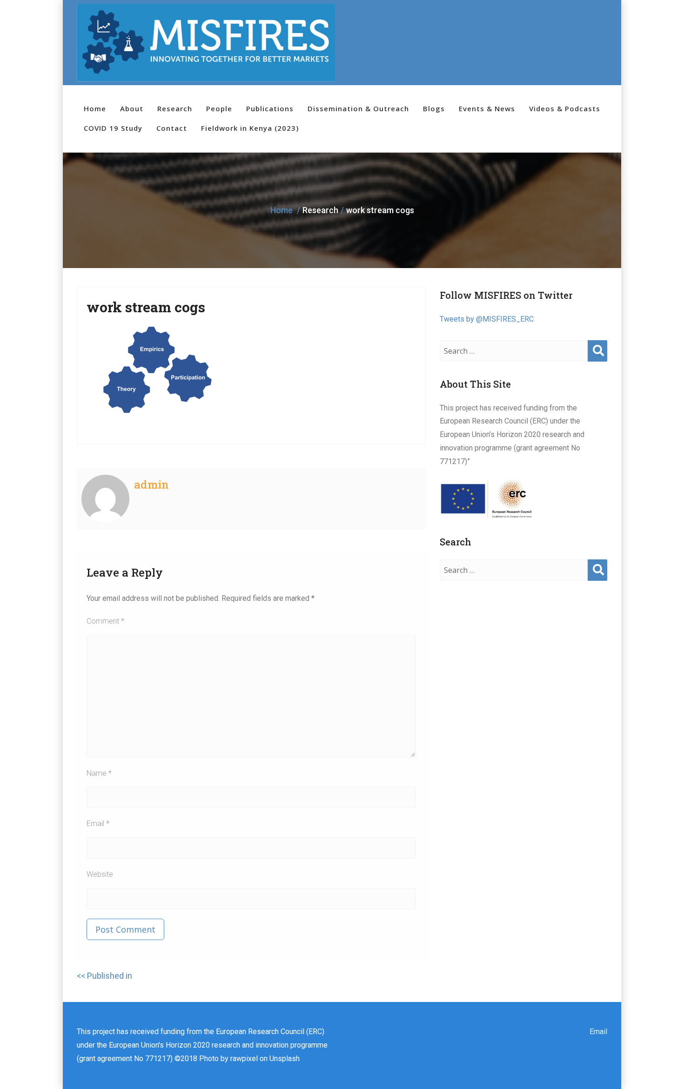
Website (100, 874)
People (219, 108)
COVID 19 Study (113, 128)
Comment (105, 621)
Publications (270, 108)
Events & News (487, 108)
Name (99, 773)
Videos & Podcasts (564, 108)
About (131, 108)
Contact (171, 128)
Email (98, 823)
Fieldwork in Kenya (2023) (250, 128)
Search (597, 360)
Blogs (434, 108)
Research (174, 108)
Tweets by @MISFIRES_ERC (487, 319)
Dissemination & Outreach (358, 108)
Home (95, 108)
